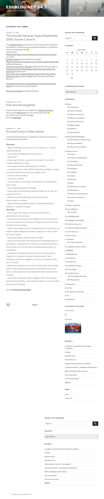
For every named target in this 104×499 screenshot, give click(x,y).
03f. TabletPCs (72, 172)
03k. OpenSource (73, 190)
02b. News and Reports (74, 143)
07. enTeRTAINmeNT (72, 216)
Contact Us (68, 398)
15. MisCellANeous (71, 254)
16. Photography (70, 258)
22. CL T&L (68, 288)
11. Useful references (72, 232)
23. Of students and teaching (74, 292)
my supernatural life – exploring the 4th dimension (81, 367)
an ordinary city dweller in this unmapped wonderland (62, 449)
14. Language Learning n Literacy (75, 247)
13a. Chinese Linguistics (75, 242)
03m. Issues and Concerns (76, 197)
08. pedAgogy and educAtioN (74, 220)
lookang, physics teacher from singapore (78, 363)
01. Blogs (68, 104)
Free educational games (20, 105)
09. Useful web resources (73, 224)
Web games (21, 113)
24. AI (67, 295)
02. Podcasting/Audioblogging (74, 137)
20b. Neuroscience (73, 280)
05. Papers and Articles (72, 205)
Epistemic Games (12, 59)
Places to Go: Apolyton (14, 91)
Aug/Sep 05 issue (16, 45)
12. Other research (71, 235)
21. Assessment (70, 284)
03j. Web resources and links (76, 186)
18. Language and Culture (73, 265)
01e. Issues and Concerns (75, 121)
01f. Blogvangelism (73, 125)
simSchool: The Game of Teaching (18, 67)
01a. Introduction (72, 107)
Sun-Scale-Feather (71, 375)
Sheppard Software (45, 110)
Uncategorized (69, 299)
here (31, 115)
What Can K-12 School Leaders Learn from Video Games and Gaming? (32, 62)
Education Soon (70, 356)
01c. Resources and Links (75, 114)
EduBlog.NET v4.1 (26, 7)
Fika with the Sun (70, 360)
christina (67, 352)
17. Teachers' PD (70, 262)
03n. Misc (70, 201)
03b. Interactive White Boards (77, 158)
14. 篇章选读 (69, 250)
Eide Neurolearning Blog (21, 290)
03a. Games (71, 154)
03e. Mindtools (72, 168)
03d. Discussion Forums (75, 165)
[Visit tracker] (66, 315)
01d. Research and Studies (76, 118)
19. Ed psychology (70, 269)
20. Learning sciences (72, 273)
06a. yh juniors (72, 212)
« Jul (71, 77)
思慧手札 (68, 382)
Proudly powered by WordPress (21, 494)
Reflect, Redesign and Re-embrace (76, 371)
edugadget (16, 118)
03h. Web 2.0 (71, 179)
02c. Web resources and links (76, 147)
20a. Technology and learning (76, 276)
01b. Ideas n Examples (74, 111)
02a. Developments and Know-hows (79, 139)
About (67, 394)
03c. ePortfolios (72, 161)
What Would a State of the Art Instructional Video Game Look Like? (31, 54)
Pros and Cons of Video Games (25, 131)
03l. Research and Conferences (77, 194)
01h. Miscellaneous (73, 132)
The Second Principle (72, 378)
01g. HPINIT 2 (71, 129)
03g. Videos (71, 176)
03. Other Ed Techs (71, 151)
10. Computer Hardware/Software (76, 228)
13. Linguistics (69, 239)
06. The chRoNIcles (71, 209)
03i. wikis (70, 183)
